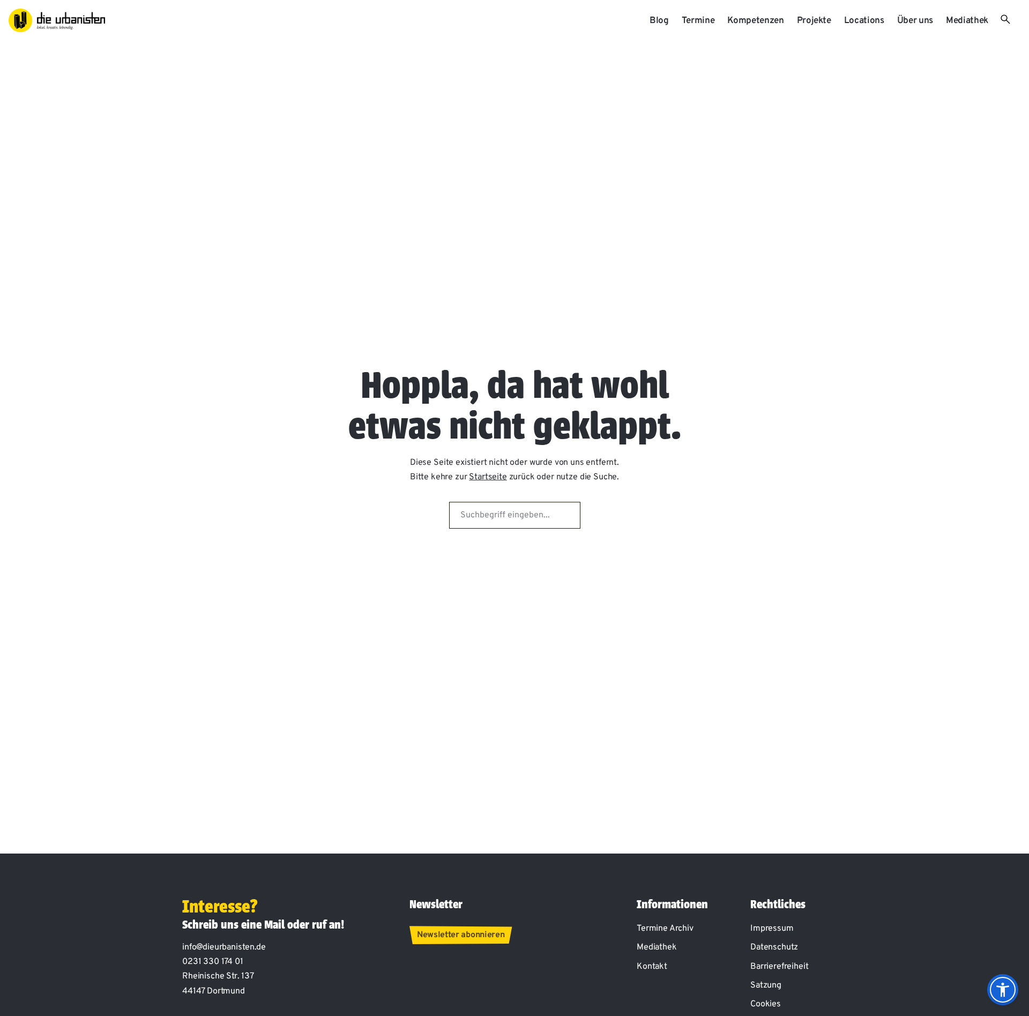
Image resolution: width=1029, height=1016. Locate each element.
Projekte (814, 21)
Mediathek (967, 21)
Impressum (772, 928)
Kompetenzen (755, 21)
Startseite (487, 477)
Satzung (765, 985)
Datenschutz (774, 947)
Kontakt (652, 966)
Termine (698, 21)
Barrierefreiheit (779, 966)
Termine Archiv (665, 928)
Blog (659, 21)
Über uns (915, 21)
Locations (864, 21)
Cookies (765, 1004)
